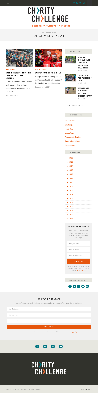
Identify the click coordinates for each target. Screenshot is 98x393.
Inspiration (10, 70)
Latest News (69, 133)
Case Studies (70, 121)
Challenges (69, 125)
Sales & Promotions (72, 141)
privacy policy (81, 270)
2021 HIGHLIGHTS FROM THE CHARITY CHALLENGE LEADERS (18, 75)
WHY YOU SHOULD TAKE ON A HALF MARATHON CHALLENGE (84, 62)
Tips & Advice (40, 70)
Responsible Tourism (73, 137)
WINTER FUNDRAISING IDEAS (48, 73)
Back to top (86, 389)
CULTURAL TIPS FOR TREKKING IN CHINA (85, 78)
